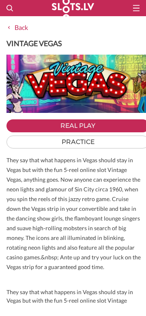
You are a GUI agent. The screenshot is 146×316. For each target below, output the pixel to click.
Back (21, 27)
